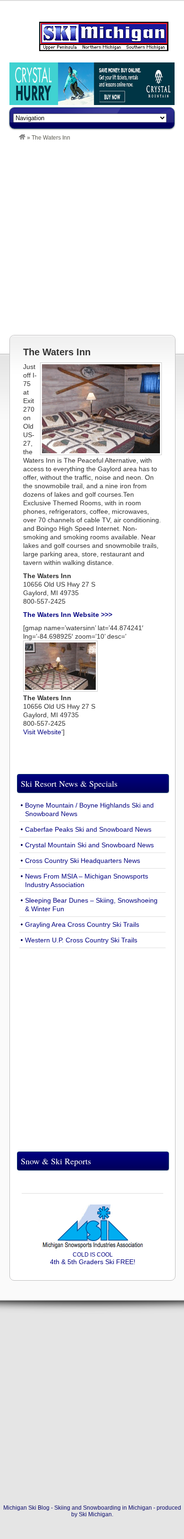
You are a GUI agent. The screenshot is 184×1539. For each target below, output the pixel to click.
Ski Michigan (95, 1514)
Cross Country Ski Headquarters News (82, 860)
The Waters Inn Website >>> (67, 614)
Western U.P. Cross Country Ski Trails (81, 940)
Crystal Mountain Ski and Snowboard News (89, 845)
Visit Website (42, 732)
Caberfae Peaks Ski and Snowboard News (88, 829)
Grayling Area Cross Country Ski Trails (82, 924)
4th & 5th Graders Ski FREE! (92, 1258)
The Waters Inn (57, 352)
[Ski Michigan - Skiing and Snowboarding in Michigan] (22, 137)
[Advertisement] (92, 238)
